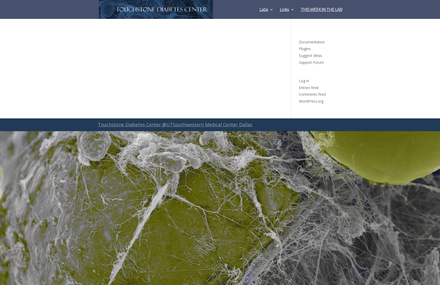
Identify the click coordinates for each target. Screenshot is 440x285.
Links (284, 10)
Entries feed (309, 87)
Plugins (305, 48)
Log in (304, 80)
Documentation (312, 42)
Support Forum (311, 62)
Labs (263, 10)
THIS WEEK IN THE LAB (321, 10)
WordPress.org (311, 101)
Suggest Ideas (310, 55)
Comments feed (312, 94)
